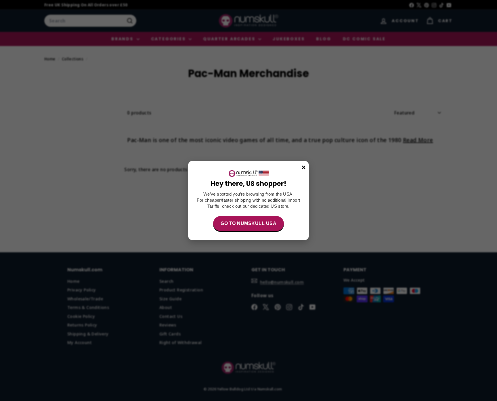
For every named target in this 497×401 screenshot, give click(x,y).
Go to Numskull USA (248, 223)
